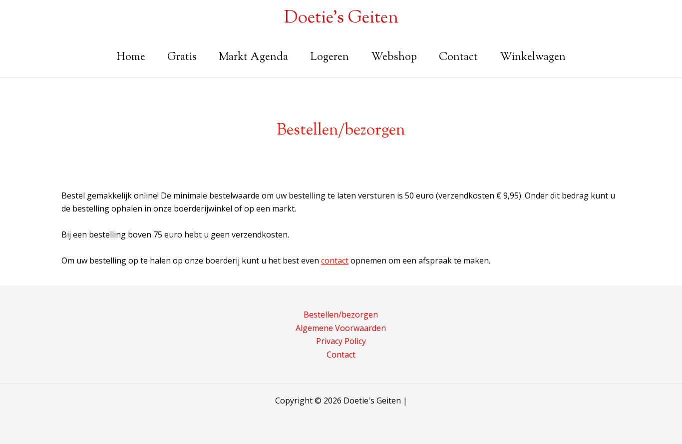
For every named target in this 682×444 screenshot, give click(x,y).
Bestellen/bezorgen (341, 314)
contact (334, 260)
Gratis (182, 58)
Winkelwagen (533, 58)
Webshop (394, 58)
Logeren (329, 58)
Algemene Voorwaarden (341, 328)
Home (130, 58)
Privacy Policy (341, 341)
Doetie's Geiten (341, 18)
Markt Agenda (253, 58)
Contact (458, 58)
